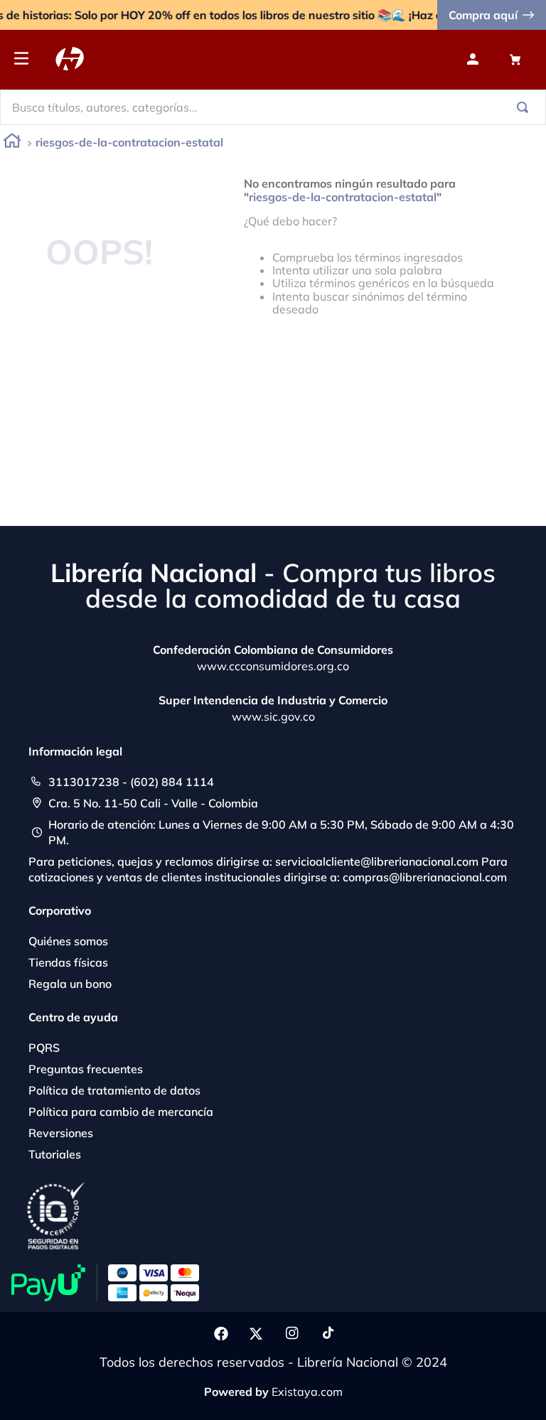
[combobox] (273, 107)
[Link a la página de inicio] (12, 143)
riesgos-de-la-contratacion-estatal (129, 142)
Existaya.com (307, 1391)
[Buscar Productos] (525, 107)
